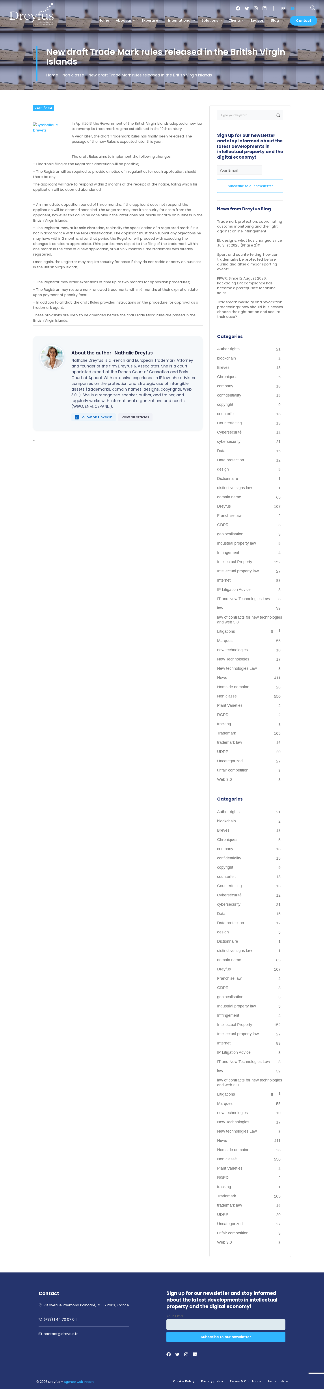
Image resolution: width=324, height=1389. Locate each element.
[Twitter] (247, 8)
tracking (224, 724)
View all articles (135, 417)
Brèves (223, 367)
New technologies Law (237, 668)
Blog (275, 20)
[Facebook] (238, 8)
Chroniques (227, 377)
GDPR (223, 525)
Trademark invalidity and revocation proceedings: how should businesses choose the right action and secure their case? (250, 309)
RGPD (223, 714)
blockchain (226, 358)
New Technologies (233, 659)
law (220, 608)
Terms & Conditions (245, 1381)
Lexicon (257, 20)
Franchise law (229, 515)
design (223, 469)
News (222, 677)
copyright (225, 404)
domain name (229, 497)
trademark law (229, 742)
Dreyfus (224, 506)
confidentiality (229, 395)
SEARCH (278, 115)
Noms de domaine (233, 687)
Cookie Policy (183, 1381)
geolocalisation (230, 534)
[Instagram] (255, 8)
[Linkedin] (264, 8)
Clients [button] (234, 20)
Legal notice (278, 1381)
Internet (224, 580)
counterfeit (226, 414)
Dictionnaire (227, 478)
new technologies (232, 650)
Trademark (226, 733)
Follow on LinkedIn (96, 417)
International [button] (179, 20)
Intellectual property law (238, 571)
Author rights (228, 349)
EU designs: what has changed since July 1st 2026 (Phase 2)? (249, 243)
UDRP (222, 751)
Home (104, 20)
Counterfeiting (229, 423)
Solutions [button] (209, 20)
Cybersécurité (229, 432)
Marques (225, 640)
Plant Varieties (229, 705)
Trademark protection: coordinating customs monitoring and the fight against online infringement (249, 226)
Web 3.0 (224, 779)
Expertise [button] (150, 20)
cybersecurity (228, 441)
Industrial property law (236, 543)
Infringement (228, 552)
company (225, 386)
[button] (312, 7)
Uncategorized (230, 761)
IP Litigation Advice (234, 589)
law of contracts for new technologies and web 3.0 (249, 619)
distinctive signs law (234, 488)
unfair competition (232, 770)
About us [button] (124, 20)
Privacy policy (212, 1381)
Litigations (226, 631)
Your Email (229, 170)
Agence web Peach (79, 1382)
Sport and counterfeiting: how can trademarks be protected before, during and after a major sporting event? (247, 262)
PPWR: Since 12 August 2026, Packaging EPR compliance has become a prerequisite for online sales (246, 285)
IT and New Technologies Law (243, 599)
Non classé (73, 75)
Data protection (230, 460)
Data (221, 451)
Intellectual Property (234, 562)
